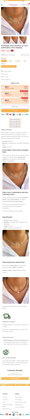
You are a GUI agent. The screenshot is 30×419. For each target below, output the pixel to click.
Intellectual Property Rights (7, 405)
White (4, 60)
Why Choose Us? (7, 408)
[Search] (23, 5)
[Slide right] (28, 40)
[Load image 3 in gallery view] (23, 40)
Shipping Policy (19, 404)
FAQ (4, 402)
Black (10, 60)
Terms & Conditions (20, 407)
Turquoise (17, 60)
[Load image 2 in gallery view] (15, 40)
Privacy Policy (18, 399)
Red (25, 60)
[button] (28, 5)
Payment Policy (19, 397)
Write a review (15, 378)
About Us (5, 397)
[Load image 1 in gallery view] (7, 40)
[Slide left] (1, 40)
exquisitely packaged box (9, 66)
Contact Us (5, 399)
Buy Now (15, 110)
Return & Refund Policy (20, 402)
